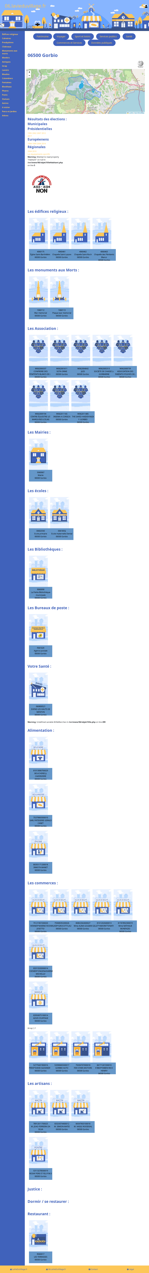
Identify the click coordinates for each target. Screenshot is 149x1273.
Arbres (5, 115)
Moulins (5, 74)
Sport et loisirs (82, 36)
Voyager (61, 36)
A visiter (6, 107)
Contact (94, 1269)
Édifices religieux (10, 34)
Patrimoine (43, 36)
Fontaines (6, 82)
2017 (30, 136)
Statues (5, 99)
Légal (131, 1269)
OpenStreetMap (139, 113)
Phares (5, 90)
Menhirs (6, 57)
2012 (44, 133)
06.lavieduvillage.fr (25, 6)
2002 (34, 133)
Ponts (4, 95)
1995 (30, 133)
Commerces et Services (69, 42)
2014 (44, 143)
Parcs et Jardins (9, 111)
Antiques (6, 62)
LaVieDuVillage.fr (19, 1269)
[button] (80, 87)
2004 (39, 143)
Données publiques (101, 42)
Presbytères (7, 42)
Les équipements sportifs (39, 154)
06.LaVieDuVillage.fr (57, 1269)
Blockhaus (7, 86)
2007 (39, 133)
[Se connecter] (146, 6)
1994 (30, 143)
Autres (5, 103)
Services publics (108, 36)
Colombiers (7, 78)
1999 (34, 143)
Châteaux (6, 46)
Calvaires (6, 38)
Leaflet (131, 113)
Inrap (4, 66)
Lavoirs (5, 70)
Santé (129, 36)
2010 (34, 151)
